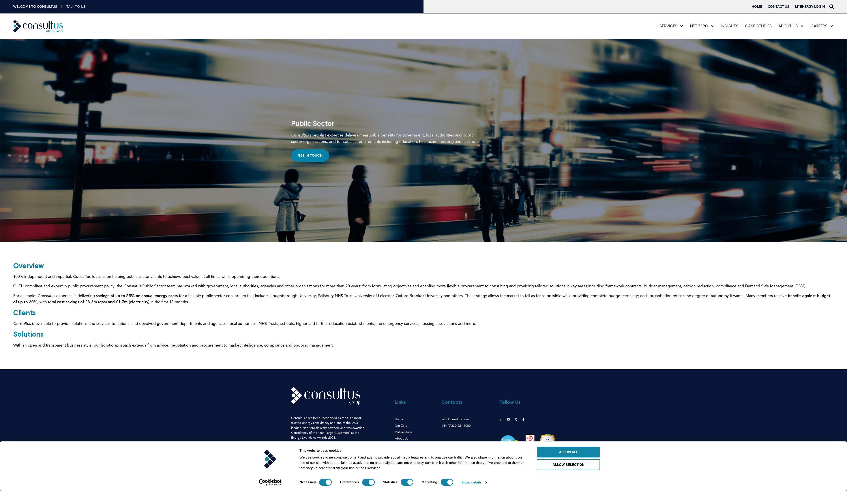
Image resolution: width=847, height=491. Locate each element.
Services (668, 26)
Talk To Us (75, 7)
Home (757, 6)
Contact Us (778, 6)
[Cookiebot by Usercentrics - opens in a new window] (270, 482)
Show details (471, 482)
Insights (729, 26)
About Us (788, 26)
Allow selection (569, 464)
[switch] (368, 482)
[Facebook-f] (523, 419)
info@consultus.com (455, 419)
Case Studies (758, 26)
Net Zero (699, 26)
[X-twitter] (515, 419)
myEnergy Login (810, 6)
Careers (819, 26)
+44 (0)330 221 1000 (456, 425)
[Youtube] (508, 419)
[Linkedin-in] (500, 419)
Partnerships (403, 432)
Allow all (568, 452)
